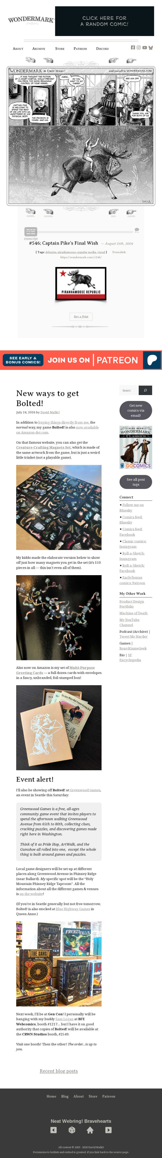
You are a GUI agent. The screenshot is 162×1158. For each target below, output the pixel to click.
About (18, 49)
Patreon (80, 49)
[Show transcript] (31, 234)
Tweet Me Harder (134, 636)
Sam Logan (64, 1019)
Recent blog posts (59, 1071)
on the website (31, 893)
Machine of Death (134, 613)
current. (131, 64)
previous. (48, 64)
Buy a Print (81, 316)
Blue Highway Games (73, 909)
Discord (102, 49)
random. (31, 64)
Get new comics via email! (135, 410)
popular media (86, 252)
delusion (50, 252)
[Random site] (72, 1130)
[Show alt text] (137, 230)
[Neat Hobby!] (53, 1130)
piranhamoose (67, 252)
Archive (38, 49)
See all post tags (136, 482)
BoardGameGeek (133, 648)
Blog (65, 1096)
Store (93, 1096)
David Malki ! (50, 412)
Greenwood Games (85, 790)
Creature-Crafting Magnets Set (43, 447)
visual (101, 252)
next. (113, 64)
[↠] (145, 390)
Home (51, 1096)
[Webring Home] (90, 1130)
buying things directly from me (63, 422)
